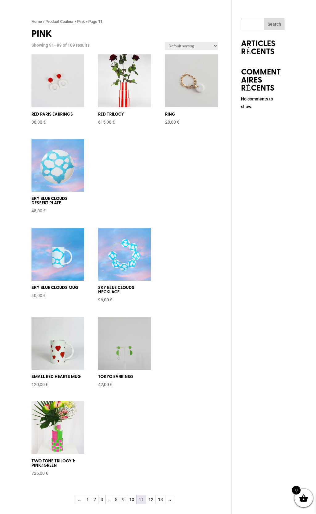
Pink (81, 21)
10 (131, 499)
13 (160, 499)
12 (150, 499)
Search (274, 24)
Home (36, 21)
